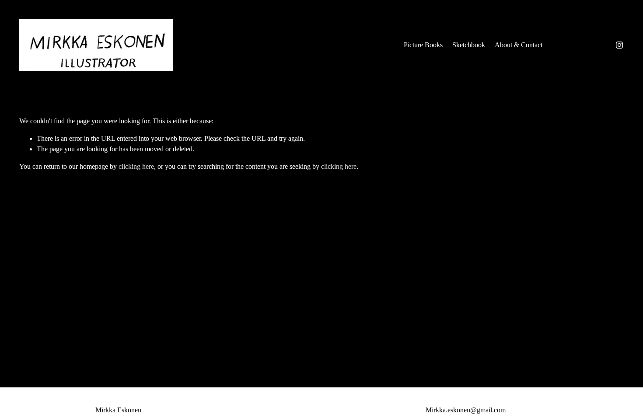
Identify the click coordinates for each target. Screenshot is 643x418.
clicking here (136, 166)
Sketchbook (468, 45)
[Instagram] (619, 45)
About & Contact (518, 45)
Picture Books (423, 45)
